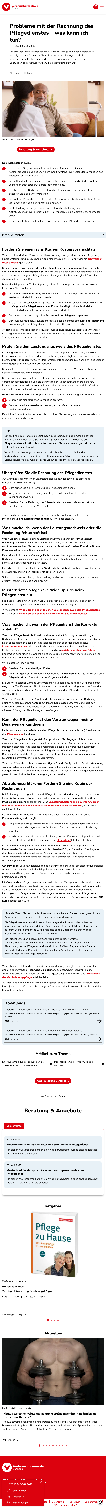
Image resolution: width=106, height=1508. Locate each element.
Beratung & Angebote (34, 149)
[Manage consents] (100, 1502)
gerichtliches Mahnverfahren (78, 650)
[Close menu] (41, 1482)
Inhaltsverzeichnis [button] (13, 235)
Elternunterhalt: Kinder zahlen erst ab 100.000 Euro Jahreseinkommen (23, 1063)
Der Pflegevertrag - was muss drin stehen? (73, 1063)
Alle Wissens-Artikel (51, 1081)
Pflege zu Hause (13, 1286)
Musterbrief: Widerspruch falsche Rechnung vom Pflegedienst (47, 1144)
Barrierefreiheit (92, 1501)
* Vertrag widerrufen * (65, 1505)
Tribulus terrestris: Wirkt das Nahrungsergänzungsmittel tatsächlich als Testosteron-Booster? (49, 1415)
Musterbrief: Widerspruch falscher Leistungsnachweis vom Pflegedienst (45, 1172)
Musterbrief (64, 840)
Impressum (74, 1501)
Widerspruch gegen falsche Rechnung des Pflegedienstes (53, 613)
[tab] (48, 1320)
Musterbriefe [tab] (14, 1126)
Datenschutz (58, 1501)
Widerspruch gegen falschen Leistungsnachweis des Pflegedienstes (59, 609)
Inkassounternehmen (14, 646)
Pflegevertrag (15, 734)
